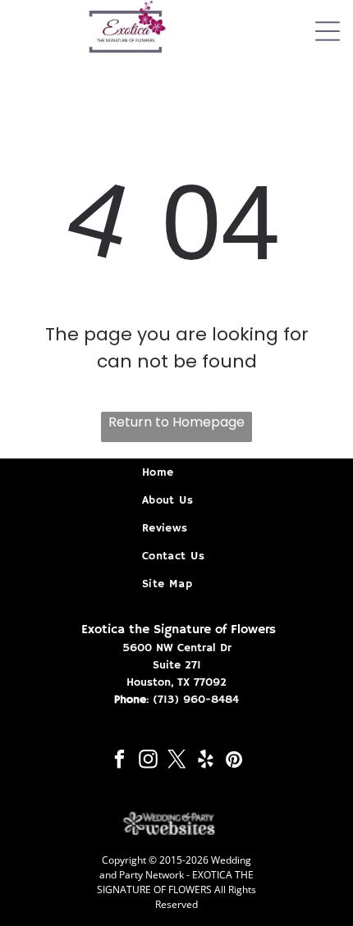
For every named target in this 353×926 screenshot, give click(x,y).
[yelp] (205, 761)
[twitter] (177, 761)
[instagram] (148, 761)
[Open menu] (327, 31)
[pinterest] (234, 761)
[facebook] (119, 761)
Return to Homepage (176, 422)
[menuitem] (176, 472)
